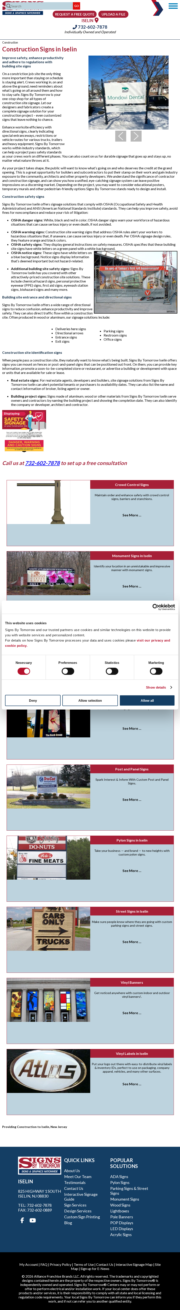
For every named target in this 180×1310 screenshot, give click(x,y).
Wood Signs (120, 1205)
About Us (72, 1170)
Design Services (78, 1210)
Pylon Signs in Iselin (132, 840)
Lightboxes (119, 1210)
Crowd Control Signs (132, 484)
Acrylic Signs (121, 1234)
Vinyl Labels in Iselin (132, 1053)
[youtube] (32, 1220)
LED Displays (121, 1228)
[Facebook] (22, 1220)
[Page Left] (120, 136)
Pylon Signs (120, 1182)
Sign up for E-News (95, 1268)
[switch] (68, 671)
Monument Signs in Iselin (132, 556)
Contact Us (73, 1188)
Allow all (147, 700)
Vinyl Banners (132, 982)
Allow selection (90, 700)
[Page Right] (136, 136)
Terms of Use (84, 1264)
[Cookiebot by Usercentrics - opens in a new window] (156, 607)
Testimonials (75, 1182)
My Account (28, 1264)
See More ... (131, 515)
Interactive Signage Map (134, 1264)
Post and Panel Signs (132, 769)
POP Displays (121, 1222)
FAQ (43, 1264)
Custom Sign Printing (82, 1216)
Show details (156, 687)
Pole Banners (121, 1216)
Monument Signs (124, 1199)
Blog (68, 1222)
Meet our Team (77, 1176)
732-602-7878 (92, 27)
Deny (33, 700)
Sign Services (75, 1205)
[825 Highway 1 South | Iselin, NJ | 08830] (97, 20)
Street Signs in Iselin (132, 911)
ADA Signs (119, 1176)
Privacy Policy (60, 1264)
